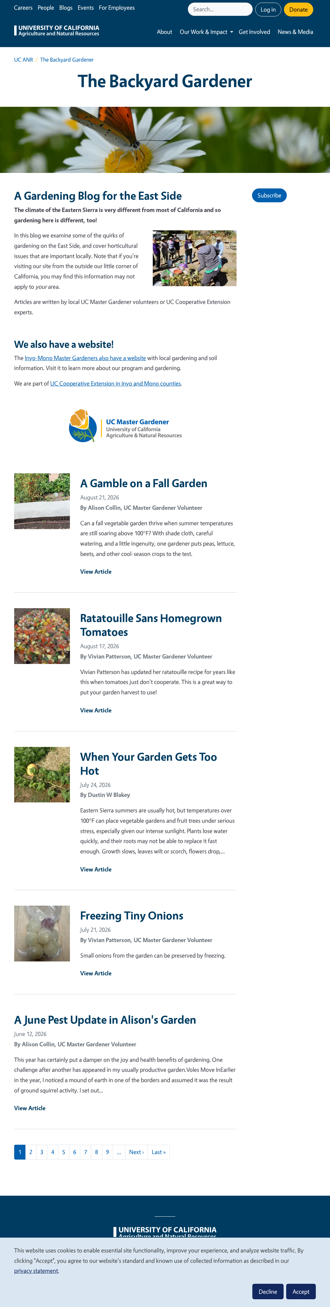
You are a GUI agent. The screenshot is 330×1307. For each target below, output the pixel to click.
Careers (23, 7)
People (46, 7)
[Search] (248, 9)
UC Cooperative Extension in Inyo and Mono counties (115, 383)
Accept (301, 1291)
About (164, 31)
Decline (268, 1291)
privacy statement (36, 1270)
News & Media (295, 31)
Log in (268, 9)
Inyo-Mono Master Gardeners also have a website (85, 358)
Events (86, 7)
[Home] (56, 31)
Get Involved (254, 31)
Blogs (66, 7)
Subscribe (269, 195)
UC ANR (23, 59)
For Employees (117, 7)
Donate (298, 9)
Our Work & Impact (203, 31)
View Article (96, 571)
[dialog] (165, 1272)
